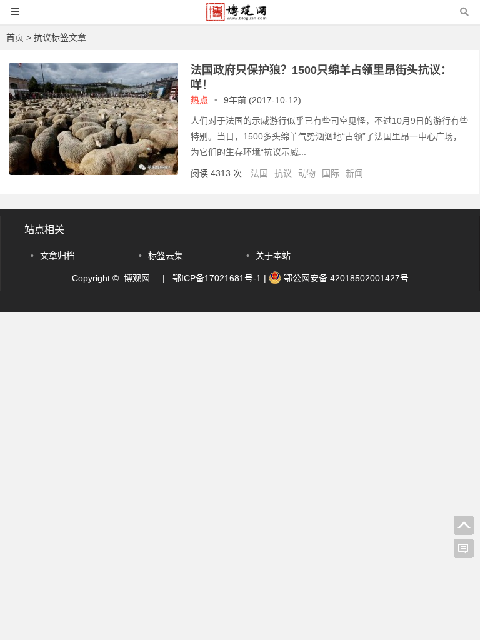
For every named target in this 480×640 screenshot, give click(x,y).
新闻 (354, 173)
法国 (259, 173)
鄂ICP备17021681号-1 (216, 278)
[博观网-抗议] (240, 18)
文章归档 (57, 256)
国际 (330, 173)
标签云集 (165, 256)
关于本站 (273, 256)
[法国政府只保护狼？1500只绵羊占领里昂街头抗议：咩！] (93, 172)
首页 (15, 37)
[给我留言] (464, 549)
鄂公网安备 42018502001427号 (345, 278)
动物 (307, 173)
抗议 (283, 173)
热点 (199, 100)
